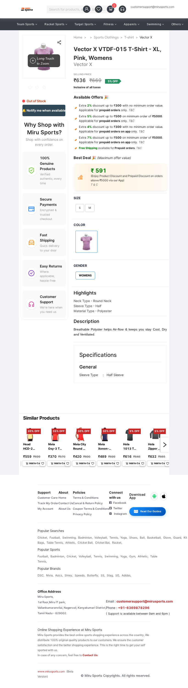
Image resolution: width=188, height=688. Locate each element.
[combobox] (78, 9)
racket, (117, 542)
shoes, (133, 537)
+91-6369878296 (133, 608)
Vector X (146, 37)
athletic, (70, 542)
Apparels (130, 24)
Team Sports (25, 24)
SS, (103, 575)
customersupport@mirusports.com (152, 7)
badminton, (85, 537)
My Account (45, 508)
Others (176, 24)
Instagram (119, 513)
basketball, (154, 537)
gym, (132, 556)
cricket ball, (85, 542)
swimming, (69, 537)
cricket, (43, 537)
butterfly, (93, 575)
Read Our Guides (150, 511)
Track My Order (48, 503)
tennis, (114, 537)
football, (55, 537)
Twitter (117, 508)
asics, (59, 575)
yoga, (123, 537)
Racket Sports (54, 24)
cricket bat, (102, 542)
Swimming (154, 24)
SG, (117, 575)
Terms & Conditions (85, 497)
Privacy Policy (82, 514)
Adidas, (126, 575)
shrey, (69, 575)
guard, (177, 537)
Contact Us (65, 503)
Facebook (119, 502)
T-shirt (129, 37)
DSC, (41, 575)
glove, (167, 537)
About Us (64, 508)
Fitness (109, 24)
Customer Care (48, 497)
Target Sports (84, 24)
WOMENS (85, 275)
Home (78, 37)
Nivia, (49, 575)
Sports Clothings (106, 37)
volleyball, (101, 537)
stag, (110, 575)
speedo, (80, 575)
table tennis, (55, 542)
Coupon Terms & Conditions (91, 508)
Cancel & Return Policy (88, 503)
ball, (142, 537)
